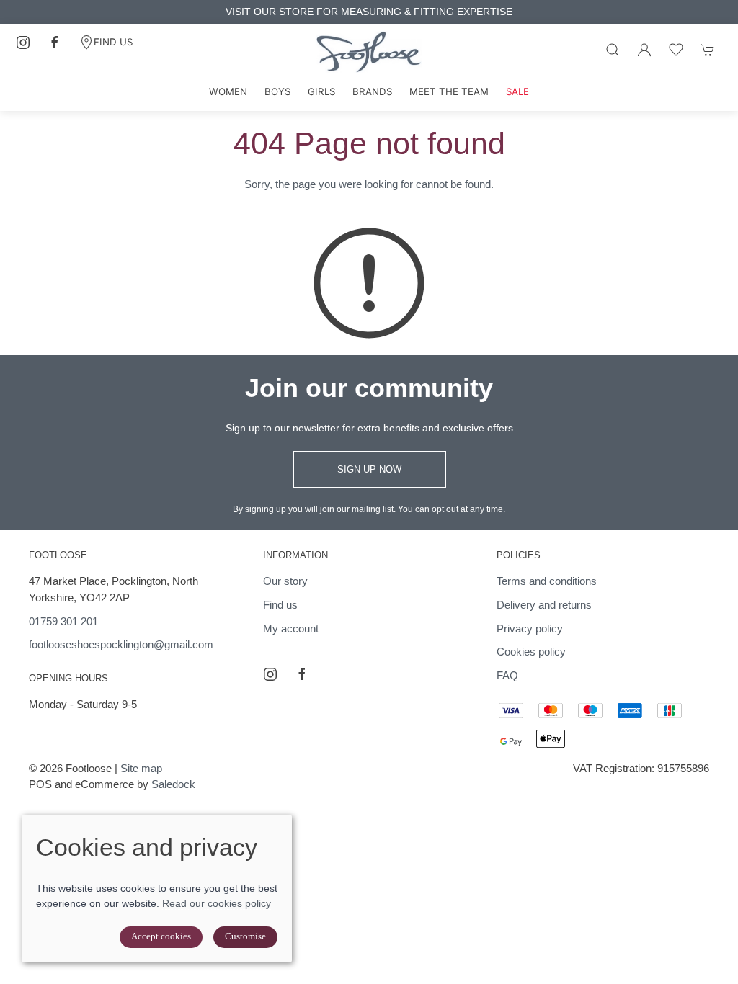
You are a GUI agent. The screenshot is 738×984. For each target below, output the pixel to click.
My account (291, 628)
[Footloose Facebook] (55, 42)
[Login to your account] (644, 49)
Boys (277, 91)
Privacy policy (530, 628)
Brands (372, 91)
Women (228, 91)
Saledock (173, 784)
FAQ (507, 675)
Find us (280, 605)
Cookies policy (531, 651)
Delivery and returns (544, 605)
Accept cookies (161, 936)
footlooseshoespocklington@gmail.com (121, 644)
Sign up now (369, 469)
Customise (245, 936)
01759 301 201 (63, 621)
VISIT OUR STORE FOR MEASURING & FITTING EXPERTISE (369, 11)
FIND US (113, 42)
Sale (517, 91)
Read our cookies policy (216, 903)
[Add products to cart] (708, 49)
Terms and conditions (547, 581)
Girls (321, 91)
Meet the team (449, 91)
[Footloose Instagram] (23, 42)
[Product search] (612, 49)
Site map (141, 768)
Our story (285, 581)
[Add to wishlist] (676, 49)
